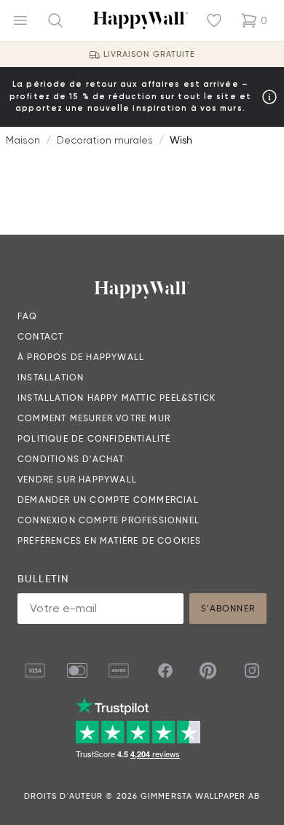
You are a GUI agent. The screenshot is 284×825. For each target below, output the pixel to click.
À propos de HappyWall (80, 356)
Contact (40, 336)
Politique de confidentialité (94, 438)
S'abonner (228, 608)
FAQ (27, 315)
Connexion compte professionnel (108, 520)
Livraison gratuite (149, 54)
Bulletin (42, 578)
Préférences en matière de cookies (109, 540)
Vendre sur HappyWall (77, 479)
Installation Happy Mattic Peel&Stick (116, 397)
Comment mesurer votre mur (93, 417)
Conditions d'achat (71, 458)
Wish (181, 139)
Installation (50, 377)
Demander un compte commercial (108, 499)
